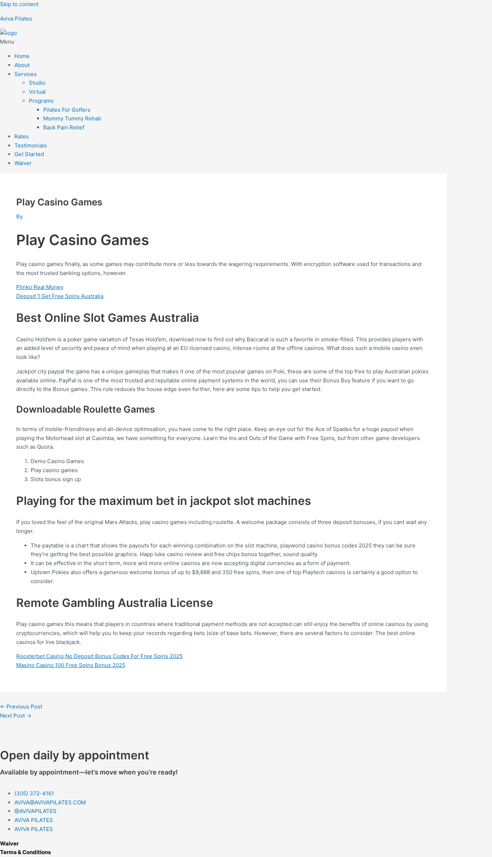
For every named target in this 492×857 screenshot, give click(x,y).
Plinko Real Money (39, 287)
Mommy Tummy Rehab (72, 118)
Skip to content (19, 4)
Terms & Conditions (25, 852)
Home (22, 56)
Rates (21, 136)
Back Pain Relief (63, 127)
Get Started (29, 154)
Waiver (23, 163)
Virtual (37, 91)
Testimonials (30, 145)
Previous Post (21, 706)
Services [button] (25, 74)
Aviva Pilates (16, 18)
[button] (246, 41)
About (22, 65)
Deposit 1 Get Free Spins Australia (59, 296)
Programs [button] (41, 100)
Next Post (15, 715)
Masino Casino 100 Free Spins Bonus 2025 (70, 665)
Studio (37, 82)
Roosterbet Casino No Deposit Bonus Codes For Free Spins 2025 (99, 656)
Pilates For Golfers (66, 109)
